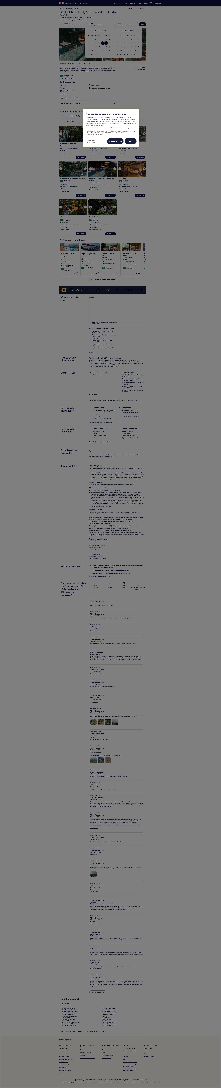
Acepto (130, 141)
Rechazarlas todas (115, 141)
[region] (111, 128)
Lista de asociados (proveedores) (94, 134)
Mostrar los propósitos (91, 141)
